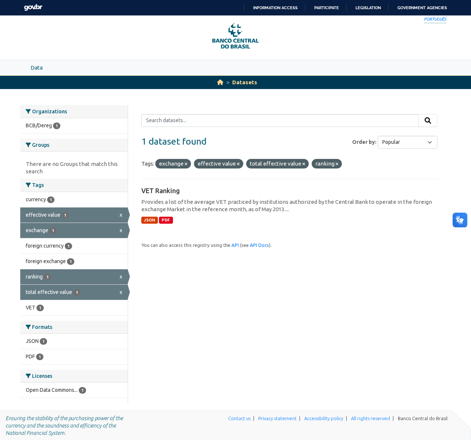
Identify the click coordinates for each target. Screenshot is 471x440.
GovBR (33, 7)
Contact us (239, 418)
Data (37, 67)
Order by (363, 142)
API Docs (259, 245)
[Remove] (186, 164)
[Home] (220, 82)
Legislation (368, 7)
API (235, 245)
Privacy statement (277, 418)
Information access (275, 7)
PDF (166, 220)
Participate (326, 7)
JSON (149, 220)
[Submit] (428, 120)
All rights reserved (370, 418)
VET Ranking (160, 190)
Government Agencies (422, 7)
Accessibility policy (323, 418)
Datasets (244, 82)
